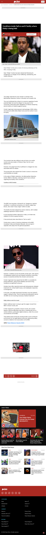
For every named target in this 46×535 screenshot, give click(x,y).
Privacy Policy (28, 511)
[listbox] (23, 436)
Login (43, 1)
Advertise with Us (5, 513)
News (10, 450)
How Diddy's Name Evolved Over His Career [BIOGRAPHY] (27, 419)
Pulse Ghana (4, 524)
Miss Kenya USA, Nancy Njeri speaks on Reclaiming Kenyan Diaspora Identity (36, 442)
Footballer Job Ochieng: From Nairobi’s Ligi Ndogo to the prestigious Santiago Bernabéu (15, 454)
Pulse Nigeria (4, 521)
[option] (8, 437)
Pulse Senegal (28, 521)
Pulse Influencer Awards (30, 515)
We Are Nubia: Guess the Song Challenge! (21, 441)
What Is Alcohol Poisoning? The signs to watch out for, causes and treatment (15, 462)
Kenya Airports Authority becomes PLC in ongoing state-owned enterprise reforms (36, 463)
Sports (26, 501)
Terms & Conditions (5, 515)
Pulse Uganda (4, 526)
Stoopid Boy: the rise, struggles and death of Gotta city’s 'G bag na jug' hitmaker (37, 453)
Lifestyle (3, 506)
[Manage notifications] (44, 533)
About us (3, 511)
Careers (26, 503)
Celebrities (11, 4)
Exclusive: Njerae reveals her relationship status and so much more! (7, 442)
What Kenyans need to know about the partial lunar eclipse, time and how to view (37, 472)
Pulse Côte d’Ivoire (29, 524)
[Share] (38, 34)
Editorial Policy (28, 513)
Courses (26, 506)
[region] (23, 436)
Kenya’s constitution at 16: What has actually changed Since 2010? (15, 471)
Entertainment (5, 4)
